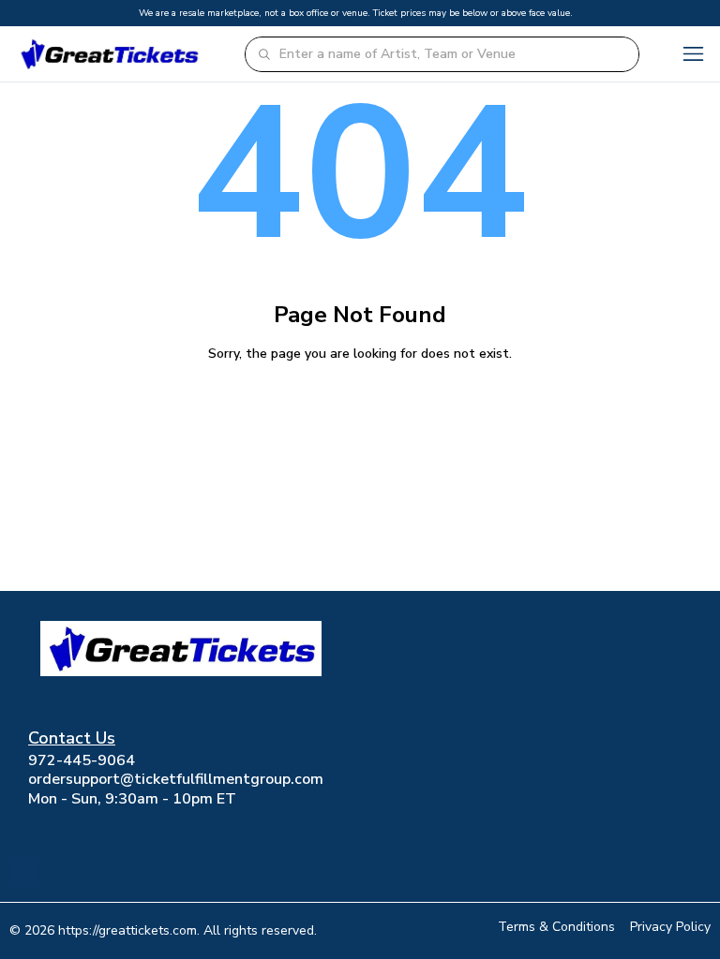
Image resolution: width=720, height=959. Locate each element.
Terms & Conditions (556, 927)
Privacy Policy (670, 927)
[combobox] (453, 54)
